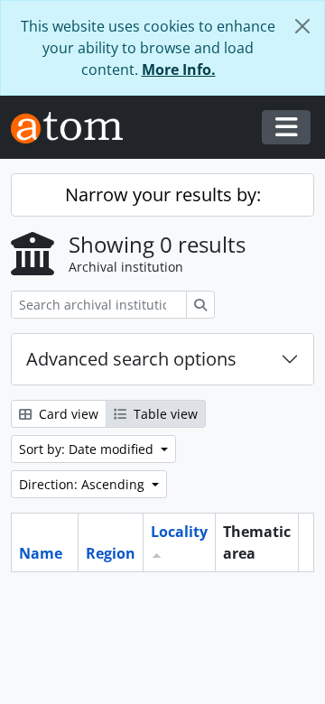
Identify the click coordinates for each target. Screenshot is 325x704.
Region (110, 553)
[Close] (302, 26)
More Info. (179, 69)
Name (40, 553)
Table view (164, 413)
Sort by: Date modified (88, 449)
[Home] (74, 128)
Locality (179, 532)
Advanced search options (131, 359)
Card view (66, 413)
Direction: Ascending (83, 484)
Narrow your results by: (163, 194)
